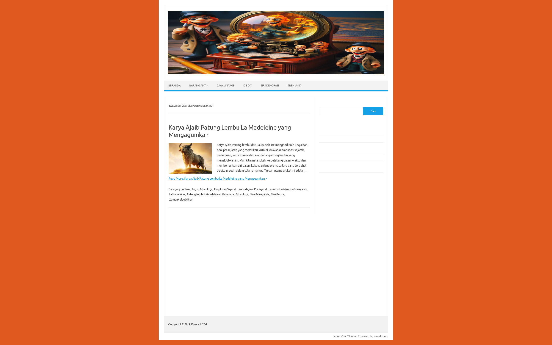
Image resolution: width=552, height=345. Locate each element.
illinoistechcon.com (333, 281)
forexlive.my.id (330, 240)
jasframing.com (331, 231)
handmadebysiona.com (336, 211)
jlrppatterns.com (332, 289)
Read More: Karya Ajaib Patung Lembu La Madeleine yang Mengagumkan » (218, 178)
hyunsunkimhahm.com (335, 273)
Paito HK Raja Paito (331, 304)
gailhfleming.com (332, 265)
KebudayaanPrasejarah (253, 189)
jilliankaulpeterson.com (336, 285)
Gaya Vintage (225, 85)
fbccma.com (329, 198)
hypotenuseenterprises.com (339, 219)
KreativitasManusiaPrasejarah (288, 189)
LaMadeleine (177, 194)
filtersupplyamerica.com (337, 202)
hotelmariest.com (332, 215)
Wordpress (381, 336)
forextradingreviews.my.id (338, 244)
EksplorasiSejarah (225, 189)
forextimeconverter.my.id (337, 252)
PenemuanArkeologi (235, 194)
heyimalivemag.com (334, 269)
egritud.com (329, 256)
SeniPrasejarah (259, 194)
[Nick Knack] (276, 73)
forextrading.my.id (333, 248)
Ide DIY (247, 85)
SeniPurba (277, 194)
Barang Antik (198, 85)
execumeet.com (331, 194)
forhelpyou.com (331, 260)
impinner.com (329, 227)
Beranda (174, 85)
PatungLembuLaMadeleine (203, 194)
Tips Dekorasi (269, 85)
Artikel (186, 189)
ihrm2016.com (330, 277)
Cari (321, 104)
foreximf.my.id (330, 236)
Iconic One (340, 336)
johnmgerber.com (332, 293)
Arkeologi (205, 189)
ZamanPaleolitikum (181, 199)
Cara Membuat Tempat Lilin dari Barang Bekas (348, 138)
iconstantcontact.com (335, 223)
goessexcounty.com (334, 207)
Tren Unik (294, 85)
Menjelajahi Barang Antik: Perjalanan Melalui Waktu (350, 157)
